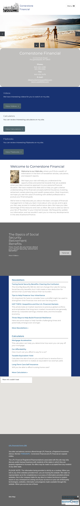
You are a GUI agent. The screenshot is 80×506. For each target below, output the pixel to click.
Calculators (18, 336)
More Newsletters (20, 328)
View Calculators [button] (13, 129)
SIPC (28, 454)
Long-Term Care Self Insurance (25, 365)
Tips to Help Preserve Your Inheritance (28, 295)
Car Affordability (19, 349)
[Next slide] (77, 34)
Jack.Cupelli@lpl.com (40, 82)
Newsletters (18, 280)
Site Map (12, 497)
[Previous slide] (2, 34)
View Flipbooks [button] (12, 152)
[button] (71, 6)
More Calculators (20, 372)
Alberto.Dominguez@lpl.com (40, 80)
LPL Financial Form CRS (18, 445)
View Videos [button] (11, 106)
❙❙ (42, 45)
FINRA (23, 454)
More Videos (14, 255)
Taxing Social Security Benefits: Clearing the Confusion (35, 284)
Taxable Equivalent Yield (22, 356)
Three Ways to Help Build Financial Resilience (31, 318)
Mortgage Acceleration (22, 340)
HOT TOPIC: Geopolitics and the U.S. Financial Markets (35, 304)
